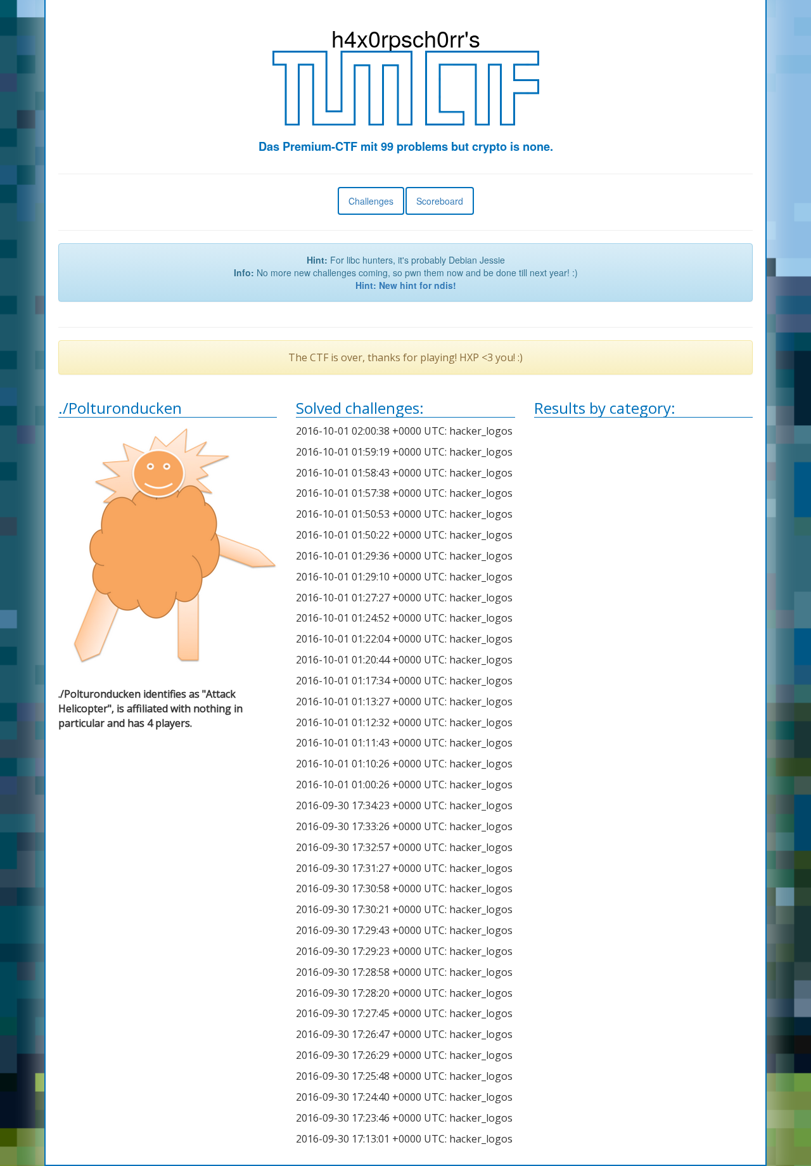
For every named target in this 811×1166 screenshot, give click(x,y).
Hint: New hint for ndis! (405, 285)
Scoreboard (439, 201)
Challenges (370, 201)
